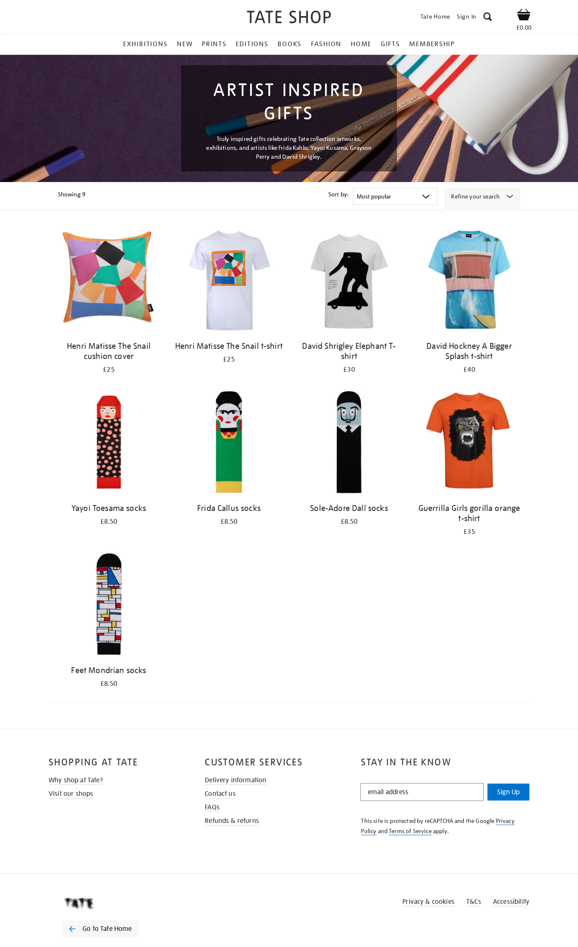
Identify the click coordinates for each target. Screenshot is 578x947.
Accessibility (511, 901)
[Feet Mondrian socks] (108, 605)
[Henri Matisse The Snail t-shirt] (229, 281)
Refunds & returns (232, 821)
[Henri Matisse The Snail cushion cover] (108, 281)
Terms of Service (410, 831)
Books (290, 44)
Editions (252, 44)
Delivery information (235, 780)
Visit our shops (71, 794)
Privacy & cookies (428, 901)
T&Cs (473, 901)
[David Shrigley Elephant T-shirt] (349, 281)
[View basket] (524, 16)
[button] (487, 18)
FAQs (212, 807)
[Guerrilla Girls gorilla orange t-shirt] (469, 443)
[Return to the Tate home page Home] (289, 18)
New (185, 44)
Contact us (220, 794)
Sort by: (338, 194)
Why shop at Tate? (76, 780)
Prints (214, 44)
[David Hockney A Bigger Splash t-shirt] (469, 281)
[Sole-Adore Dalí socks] (349, 443)
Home (361, 44)
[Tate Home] (115, 903)
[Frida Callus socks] (229, 443)
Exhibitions (145, 44)
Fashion (326, 44)
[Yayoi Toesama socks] (108, 443)
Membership (432, 44)
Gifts (390, 44)
